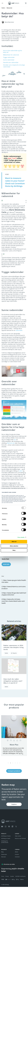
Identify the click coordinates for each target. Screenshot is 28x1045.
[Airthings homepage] (14, 821)
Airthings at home (6, 836)
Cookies (12, 876)
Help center (18, 836)
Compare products (14, 771)
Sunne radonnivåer (8, 60)
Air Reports (14, 653)
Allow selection (14, 546)
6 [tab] (20, 763)
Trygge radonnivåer (9, 57)
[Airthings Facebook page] (9, 826)
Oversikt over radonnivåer (10, 62)
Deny (14, 550)
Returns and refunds (20, 838)
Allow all (14, 541)
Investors (17, 857)
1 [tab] (8, 763)
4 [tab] (15, 763)
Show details (21, 537)
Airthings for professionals (4, 841)
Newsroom (4, 854)
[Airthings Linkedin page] (12, 826)
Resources (9, 8)
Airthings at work (5, 838)
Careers (17, 854)
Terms (2, 876)
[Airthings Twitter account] (16, 826)
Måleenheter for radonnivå (11, 55)
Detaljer (6, 745)
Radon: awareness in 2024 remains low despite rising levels (14, 647)
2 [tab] (10, 763)
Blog (2, 852)
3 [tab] (13, 763)
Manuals (3, 857)
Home (3, 8)
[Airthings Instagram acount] (5, 826)
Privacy (7, 876)
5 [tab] (17, 763)
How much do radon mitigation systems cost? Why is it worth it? (13, 681)
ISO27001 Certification (20, 876)
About (16, 852)
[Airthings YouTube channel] (2, 826)
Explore (14, 804)
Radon (6, 653)
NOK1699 (6, 564)
